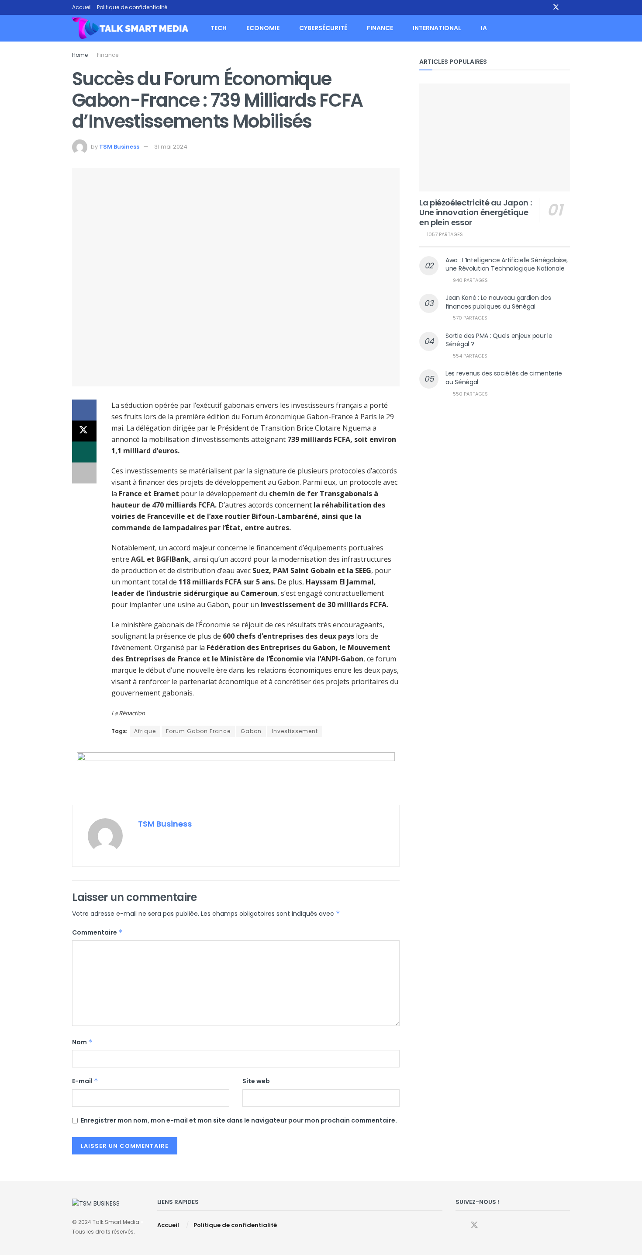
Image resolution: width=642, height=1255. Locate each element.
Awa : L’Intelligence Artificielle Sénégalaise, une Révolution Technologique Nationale (506, 264)
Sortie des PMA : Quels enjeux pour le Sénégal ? (498, 340)
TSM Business (119, 147)
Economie (263, 28)
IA (484, 28)
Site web (256, 1081)
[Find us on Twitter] (556, 7)
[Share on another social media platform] (84, 472)
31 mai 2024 (170, 147)
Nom (82, 1042)
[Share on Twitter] (84, 431)
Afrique (145, 731)
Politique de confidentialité (132, 7)
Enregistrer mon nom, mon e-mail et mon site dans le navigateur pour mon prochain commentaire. (239, 1120)
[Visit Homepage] (130, 28)
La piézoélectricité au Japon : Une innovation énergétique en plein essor (475, 212)
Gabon (251, 731)
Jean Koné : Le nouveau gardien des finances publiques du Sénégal (498, 302)
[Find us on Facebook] (544, 7)
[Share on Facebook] (84, 410)
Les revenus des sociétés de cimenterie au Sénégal (503, 377)
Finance (380, 28)
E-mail (85, 1081)
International (437, 28)
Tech (219, 28)
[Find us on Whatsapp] (567, 7)
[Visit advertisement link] (236, 772)
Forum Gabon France (198, 731)
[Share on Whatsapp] (84, 452)
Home (80, 55)
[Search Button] (566, 28)
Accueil (82, 7)
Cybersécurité (323, 28)
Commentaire (97, 932)
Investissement (295, 731)
